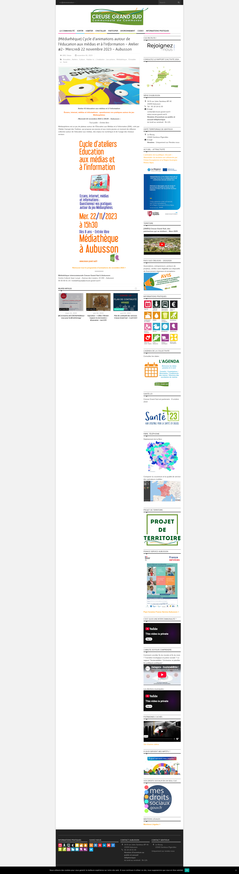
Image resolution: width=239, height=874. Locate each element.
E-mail (149, 109)
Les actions (111, 59)
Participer (113, 31)
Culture (82, 59)
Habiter (89, 31)
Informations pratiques (157, 31)
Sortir (80, 31)
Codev (141, 31)
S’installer (100, 31)
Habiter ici (90, 59)
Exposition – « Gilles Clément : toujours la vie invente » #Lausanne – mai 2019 (98, 318)
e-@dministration (67, 2)
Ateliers (75, 59)
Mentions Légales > (152, 824)
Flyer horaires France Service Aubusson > (161, 612)
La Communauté (67, 31)
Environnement (127, 31)
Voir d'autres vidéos (151, 744)
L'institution (100, 59)
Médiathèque (122, 59)
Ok (187, 870)
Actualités (67, 59)
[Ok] (236, 870)
